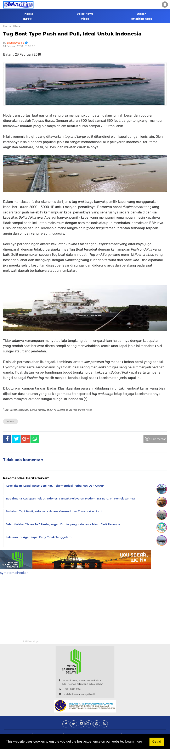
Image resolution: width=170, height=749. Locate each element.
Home (7, 26)
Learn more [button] (133, 741)
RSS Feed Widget (31, 641)
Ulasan (141, 13)
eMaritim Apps (141, 18)
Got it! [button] (156, 741)
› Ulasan (17, 26)
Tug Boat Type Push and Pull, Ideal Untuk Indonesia (72, 34)
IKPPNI (28, 18)
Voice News (85, 13)
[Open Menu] (165, 4)
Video (85, 18)
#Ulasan (10, 421)
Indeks (28, 13)
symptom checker (14, 573)
